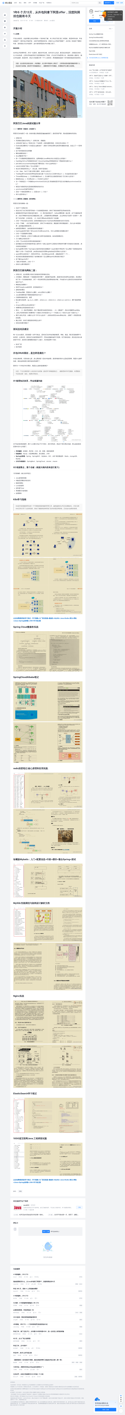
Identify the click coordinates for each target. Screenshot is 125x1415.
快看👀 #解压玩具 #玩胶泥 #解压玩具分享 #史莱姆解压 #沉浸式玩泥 (62, 1386)
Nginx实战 (92, 51)
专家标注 (49, 2)
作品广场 (41, 2)
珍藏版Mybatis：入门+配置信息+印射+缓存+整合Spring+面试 (101, 44)
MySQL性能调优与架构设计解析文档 (99, 47)
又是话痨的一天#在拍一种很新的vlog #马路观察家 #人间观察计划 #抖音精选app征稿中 (31, 1385)
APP (29, 2)
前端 (81, 1305)
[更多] (121, 1411)
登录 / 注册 (46, 1231)
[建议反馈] (121, 1406)
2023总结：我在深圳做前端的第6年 (25, 1317)
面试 (81, 1319)
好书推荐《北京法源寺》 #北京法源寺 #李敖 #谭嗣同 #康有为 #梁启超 (27, 1392)
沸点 (20, 2)
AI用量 (35, 2)
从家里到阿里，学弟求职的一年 (23, 1310)
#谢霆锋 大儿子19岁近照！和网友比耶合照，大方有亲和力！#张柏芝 (27, 1386)
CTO (81, 1277)
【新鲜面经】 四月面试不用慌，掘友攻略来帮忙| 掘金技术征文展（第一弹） (38, 1360)
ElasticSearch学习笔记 (95, 54)
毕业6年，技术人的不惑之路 (22, 1353)
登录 (119, 2)
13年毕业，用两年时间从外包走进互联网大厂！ (28, 1367)
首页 (15, 2)
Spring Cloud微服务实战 (96, 34)
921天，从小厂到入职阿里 (21, 1338)
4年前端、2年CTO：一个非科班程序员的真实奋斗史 (30, 1324)
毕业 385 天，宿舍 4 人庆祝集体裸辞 (25, 1289)
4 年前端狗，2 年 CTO (20, 1274)
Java (80, 1284)
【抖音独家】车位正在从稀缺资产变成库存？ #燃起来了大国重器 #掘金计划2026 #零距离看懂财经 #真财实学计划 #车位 (40, 1394)
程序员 (80, 1291)
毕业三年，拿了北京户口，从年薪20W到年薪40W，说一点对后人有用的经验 (38, 1331)
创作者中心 (108, 2)
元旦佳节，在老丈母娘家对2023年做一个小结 (28, 1374)
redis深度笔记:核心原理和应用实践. (99, 41)
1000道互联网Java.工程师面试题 (98, 57)
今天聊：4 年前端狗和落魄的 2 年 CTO (26, 1303)
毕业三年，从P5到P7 (20, 1346)
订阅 (79, 1207)
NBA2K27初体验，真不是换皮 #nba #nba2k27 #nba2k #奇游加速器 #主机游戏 (30, 1396)
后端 (76, 1284)
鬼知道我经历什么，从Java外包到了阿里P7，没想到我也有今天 (34, 1281)
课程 (25, 2)
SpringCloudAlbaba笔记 (96, 37)
